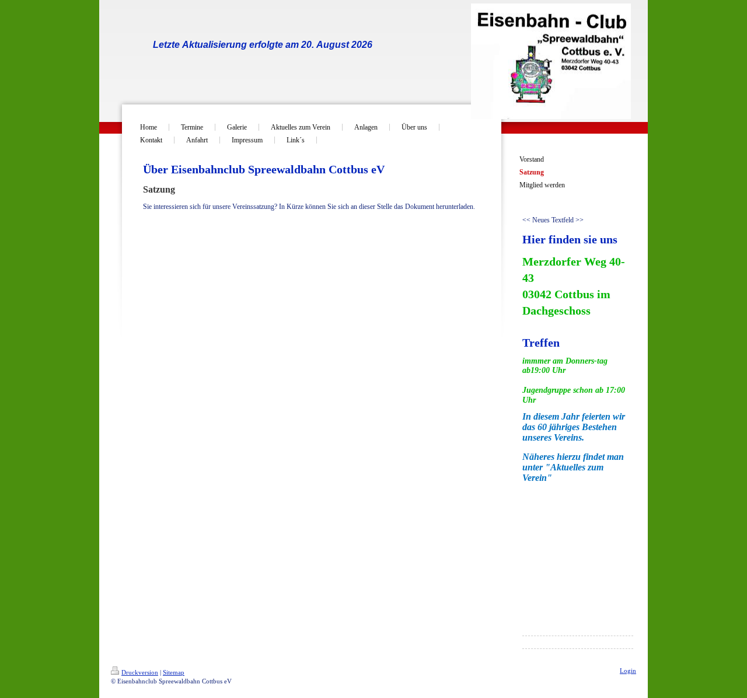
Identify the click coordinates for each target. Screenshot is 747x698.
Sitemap (173, 672)
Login (628, 670)
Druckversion (139, 672)
